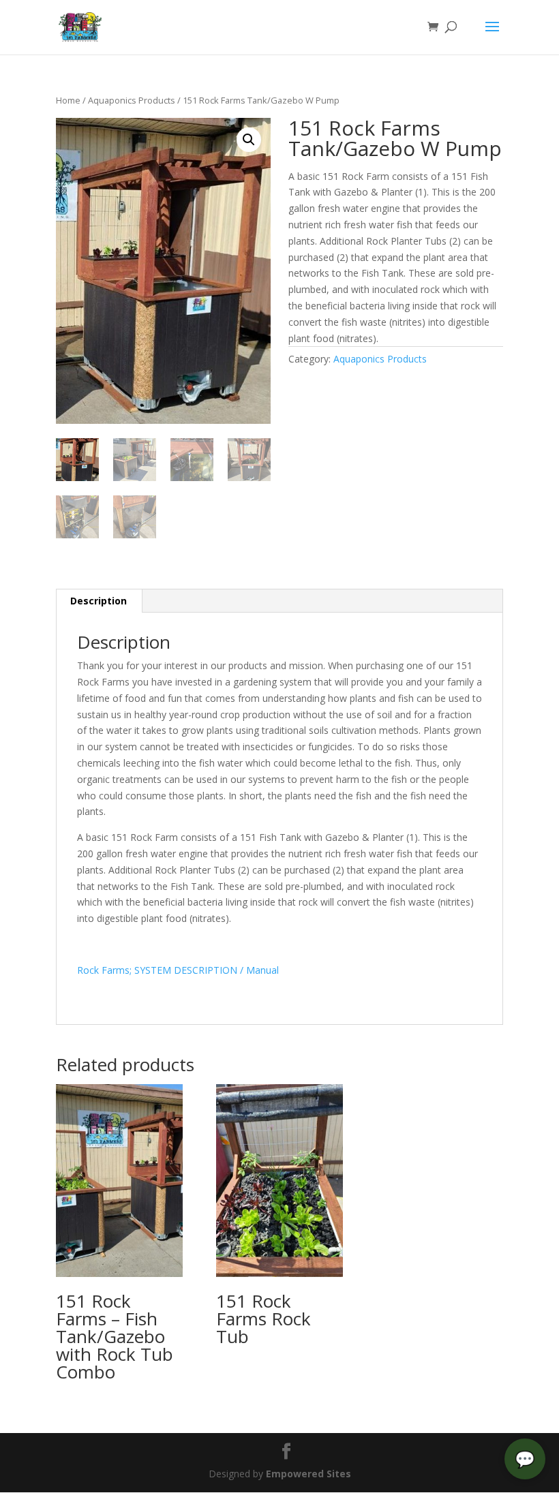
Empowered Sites (308, 1473)
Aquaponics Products (131, 100)
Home (68, 100)
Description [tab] (98, 600)
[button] (249, 139)
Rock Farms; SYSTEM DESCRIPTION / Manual (178, 970)
